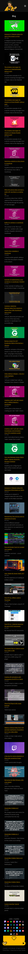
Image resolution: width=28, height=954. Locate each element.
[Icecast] (14, 928)
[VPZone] (8, 928)
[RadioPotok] (19, 928)
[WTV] (22, 925)
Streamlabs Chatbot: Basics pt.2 (13, 858)
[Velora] (11, 928)
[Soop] (11, 925)
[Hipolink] (22, 931)
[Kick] (11, 921)
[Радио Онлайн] (5, 931)
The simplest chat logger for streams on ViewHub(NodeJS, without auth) (12, 69)
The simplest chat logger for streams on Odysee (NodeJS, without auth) (12, 133)
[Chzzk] (14, 925)
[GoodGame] (16, 921)
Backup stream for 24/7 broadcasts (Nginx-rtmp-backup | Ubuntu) (14, 343)
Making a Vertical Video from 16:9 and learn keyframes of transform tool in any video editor (14, 730)
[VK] (19, 931)
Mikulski (13, 948)
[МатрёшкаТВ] (22, 921)
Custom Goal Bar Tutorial (11, 904)
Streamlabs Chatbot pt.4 (11, 808)
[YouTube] (8, 921)
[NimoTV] (16, 925)
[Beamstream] (5, 925)
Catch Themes (22, 950)
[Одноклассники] (8, 925)
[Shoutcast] (16, 928)
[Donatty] (14, 934)
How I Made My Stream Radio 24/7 (14, 573)
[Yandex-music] (11, 931)
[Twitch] (5, 921)
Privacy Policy (6, 950)
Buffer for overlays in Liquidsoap (13, 222)
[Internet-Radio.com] (22, 928)
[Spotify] (8, 931)
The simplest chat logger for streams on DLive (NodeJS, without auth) (14, 102)
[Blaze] (19, 925)
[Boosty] (16, 934)
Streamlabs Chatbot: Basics (12, 882)
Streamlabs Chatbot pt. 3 (11, 834)
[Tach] (5, 928)
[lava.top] (11, 934)
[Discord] (14, 931)
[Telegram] (16, 931)
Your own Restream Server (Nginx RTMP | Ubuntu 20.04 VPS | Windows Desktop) (14, 459)
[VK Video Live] (14, 921)
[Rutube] (19, 921)
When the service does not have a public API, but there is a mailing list (14, 192)
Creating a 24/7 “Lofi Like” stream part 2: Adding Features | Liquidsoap (13, 402)
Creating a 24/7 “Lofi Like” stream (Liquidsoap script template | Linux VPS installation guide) (13, 431)
